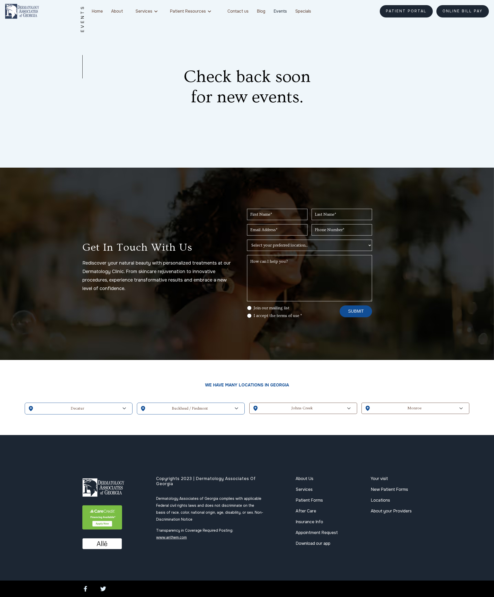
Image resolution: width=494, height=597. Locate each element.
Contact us (238, 11)
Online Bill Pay (463, 11)
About (117, 11)
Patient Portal (406, 11)
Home (97, 11)
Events (280, 11)
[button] (146, 11)
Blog (261, 11)
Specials (303, 11)
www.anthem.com (171, 537)
